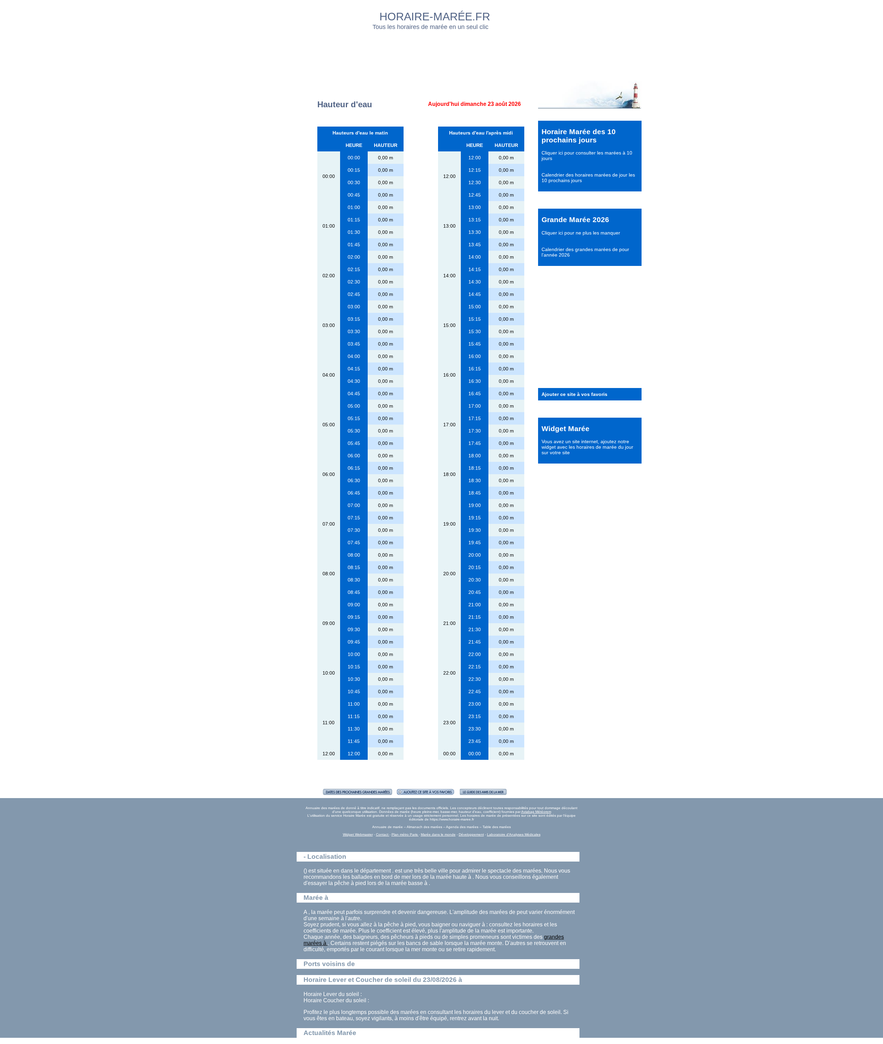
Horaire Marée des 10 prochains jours (579, 136)
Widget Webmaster (358, 834)
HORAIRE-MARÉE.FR (434, 16)
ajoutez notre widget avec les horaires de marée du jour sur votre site (587, 447)
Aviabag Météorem (536, 812)
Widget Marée (565, 428)
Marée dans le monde (438, 834)
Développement (471, 834)
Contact (382, 834)
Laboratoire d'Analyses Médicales (513, 834)
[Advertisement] (441, 53)
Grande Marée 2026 (575, 219)
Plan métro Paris (405, 834)
